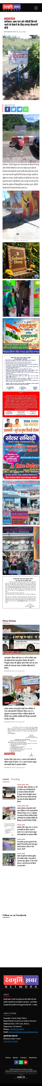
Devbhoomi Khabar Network (23, 1069)
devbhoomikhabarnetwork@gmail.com (23, 1032)
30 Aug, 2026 (21, 767)
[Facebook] (7, 109)
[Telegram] (19, 109)
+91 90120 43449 (17, 1029)
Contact (23, 1057)
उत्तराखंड (7, 18)
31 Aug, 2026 (20, 671)
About (15, 1057)
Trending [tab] (15, 779)
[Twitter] (13, 109)
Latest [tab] (6, 779)
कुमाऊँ (12, 18)
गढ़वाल (17, 652)
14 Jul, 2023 (22, 32)
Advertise (33, 1057)
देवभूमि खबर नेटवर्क (11, 32)
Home (7, 1057)
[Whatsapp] (25, 109)
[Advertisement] (21, 889)
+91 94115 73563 (11, 1041)
